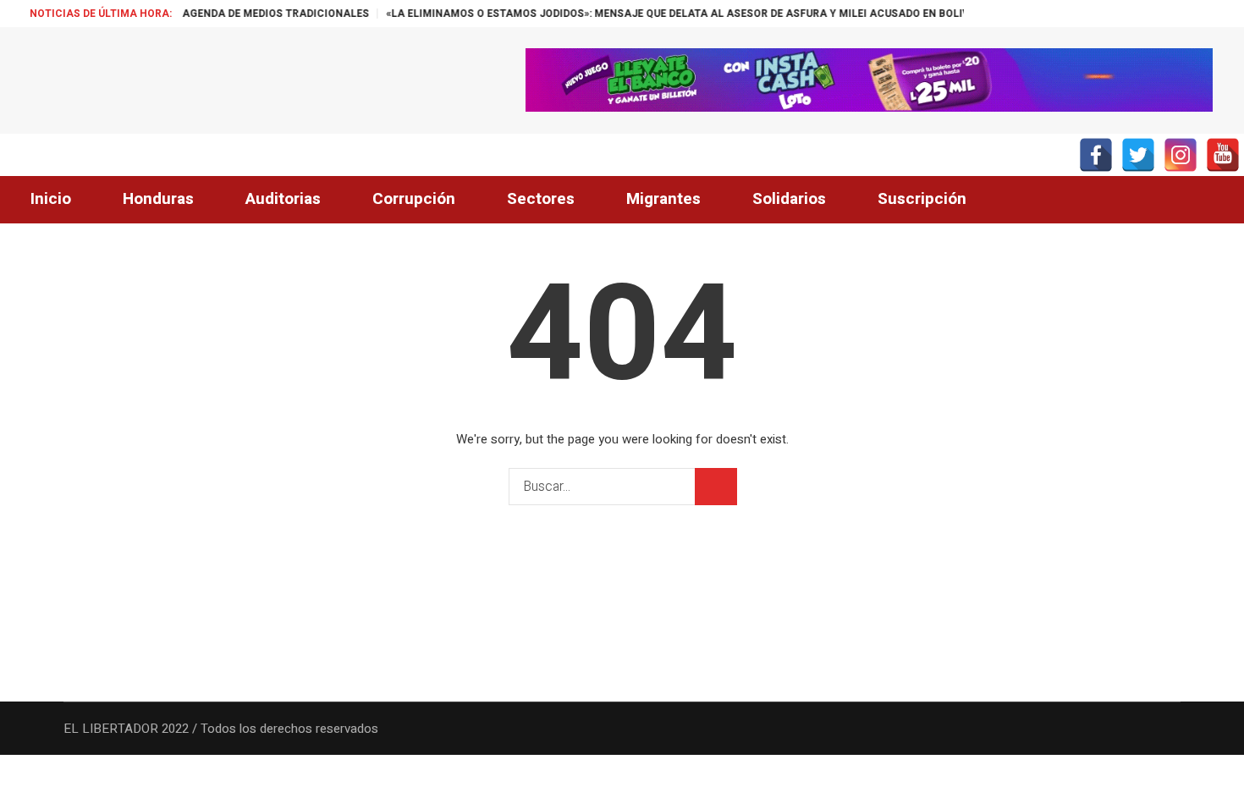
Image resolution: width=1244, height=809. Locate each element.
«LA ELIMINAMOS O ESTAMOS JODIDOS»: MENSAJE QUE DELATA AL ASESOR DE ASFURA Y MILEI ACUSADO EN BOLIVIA (672, 13)
